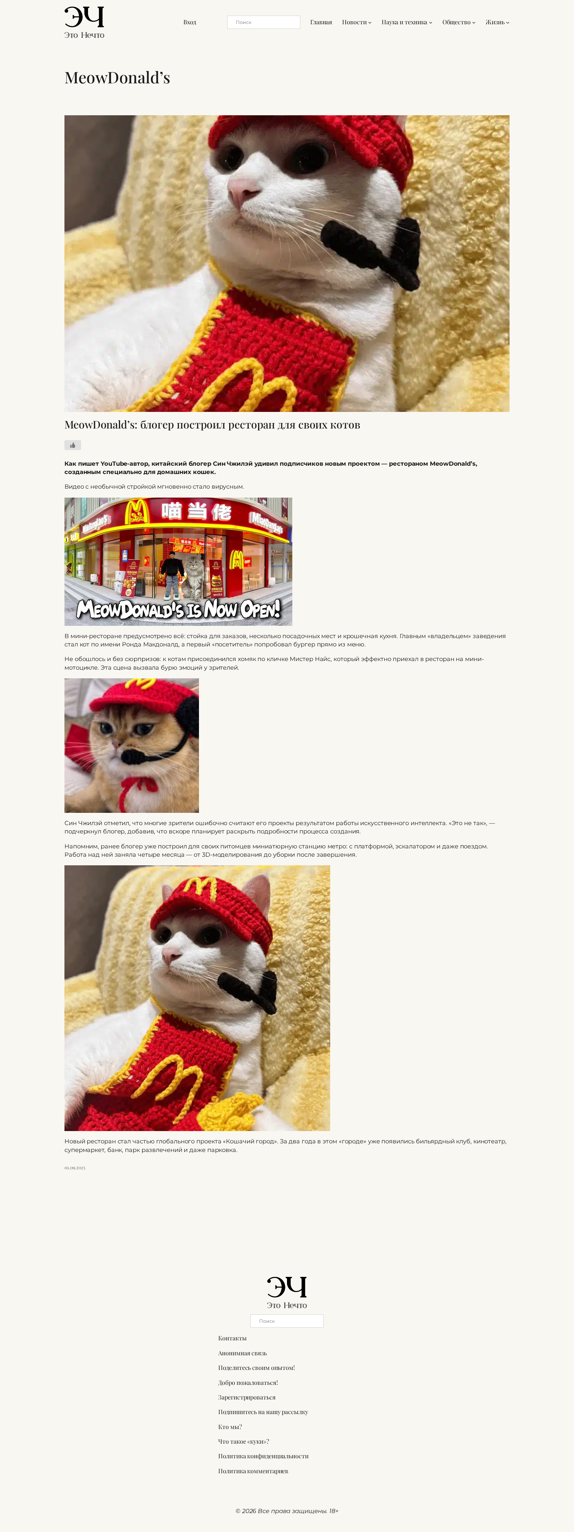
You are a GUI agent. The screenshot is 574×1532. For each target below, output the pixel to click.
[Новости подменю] (370, 22)
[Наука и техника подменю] (430, 22)
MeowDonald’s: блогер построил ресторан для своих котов (212, 424)
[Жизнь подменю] (508, 22)
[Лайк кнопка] (72, 445)
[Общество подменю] (474, 22)
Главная (321, 22)
